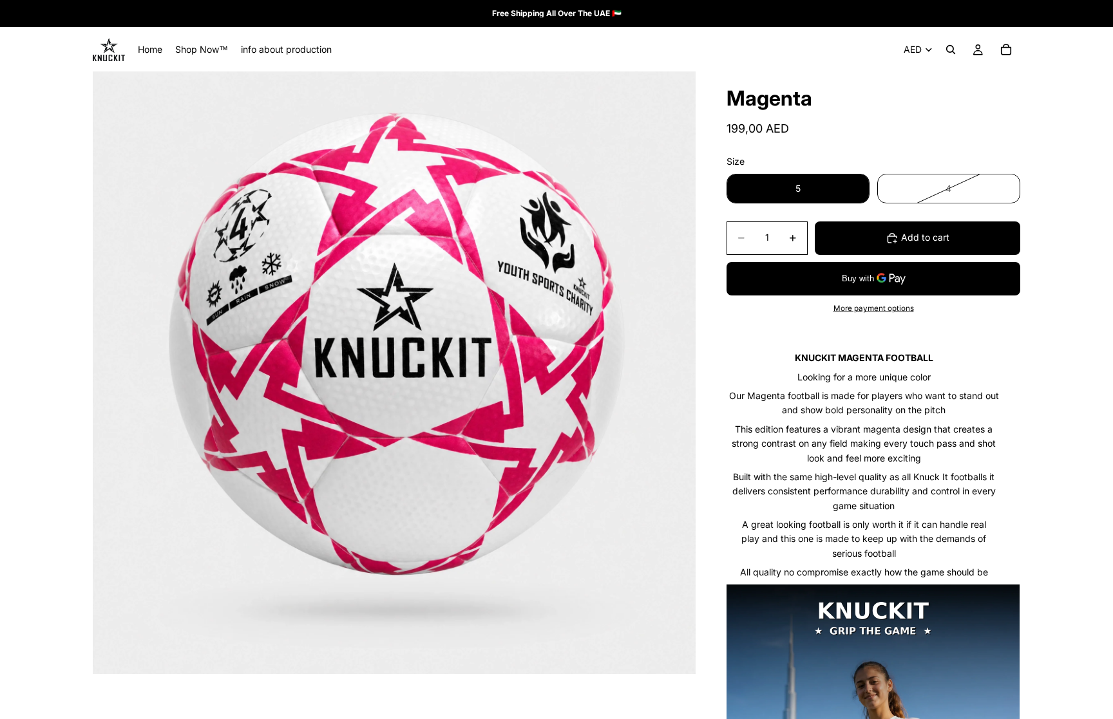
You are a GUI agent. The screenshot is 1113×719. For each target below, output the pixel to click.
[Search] (951, 49)
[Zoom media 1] (394, 372)
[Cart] (1006, 49)
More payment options (873, 308)
